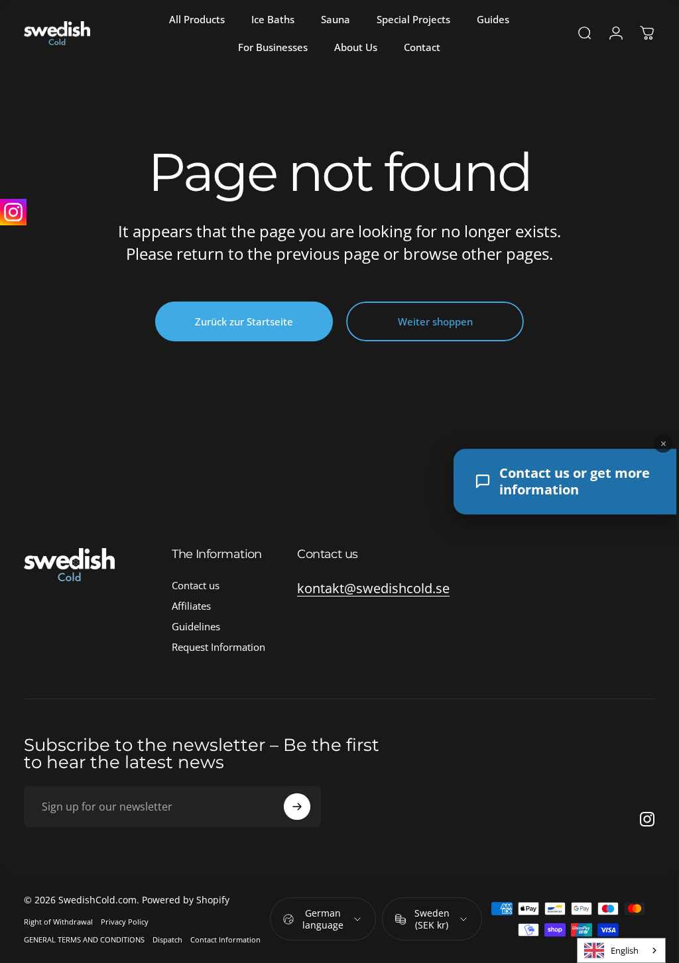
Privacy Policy (125, 922)
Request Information (218, 647)
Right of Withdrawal (58, 922)
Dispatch (167, 939)
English (615, 950)
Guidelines (196, 626)
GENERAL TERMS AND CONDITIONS (84, 939)
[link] (373, 588)
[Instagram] (13, 212)
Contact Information (225, 939)
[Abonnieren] (297, 806)
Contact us (195, 585)
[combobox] (611, 950)
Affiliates (191, 606)
